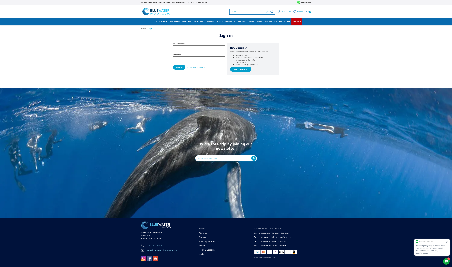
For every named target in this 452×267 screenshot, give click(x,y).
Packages (198, 21)
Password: (177, 55)
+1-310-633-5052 (153, 245)
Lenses (228, 21)
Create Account (241, 69)
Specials (297, 21)
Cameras (210, 21)
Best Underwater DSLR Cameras (270, 241)
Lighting (186, 21)
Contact (202, 237)
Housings (175, 21)
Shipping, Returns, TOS (209, 241)
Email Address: (179, 44)
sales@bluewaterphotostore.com (161, 250)
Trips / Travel (255, 21)
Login (201, 254)
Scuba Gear (161, 21)
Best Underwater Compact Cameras (272, 233)
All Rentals (271, 21)
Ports (220, 21)
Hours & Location (207, 250)
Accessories (240, 21)
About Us (203, 233)
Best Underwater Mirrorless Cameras (272, 237)
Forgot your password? (196, 67)
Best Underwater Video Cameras (270, 245)
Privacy (202, 245)
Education (284, 21)
